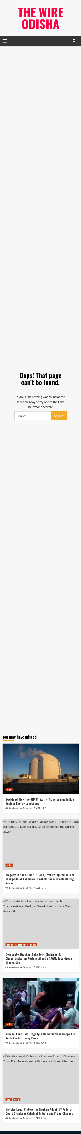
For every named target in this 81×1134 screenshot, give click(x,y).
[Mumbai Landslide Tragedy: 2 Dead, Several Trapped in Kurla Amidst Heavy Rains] (41, 1003)
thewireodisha (15, 808)
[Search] (74, 40)
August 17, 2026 (33, 808)
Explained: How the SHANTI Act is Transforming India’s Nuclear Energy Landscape (40, 801)
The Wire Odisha (40, 17)
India (9, 789)
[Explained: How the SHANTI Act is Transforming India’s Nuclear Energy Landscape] (41, 769)
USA (8, 1099)
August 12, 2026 (33, 1042)
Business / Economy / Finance (21, 944)
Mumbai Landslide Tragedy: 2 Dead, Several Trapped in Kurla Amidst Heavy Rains (40, 1036)
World (16, 1099)
